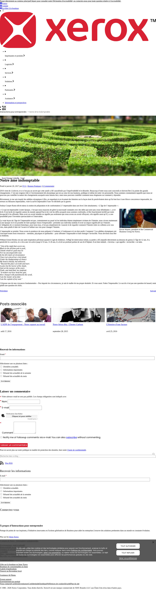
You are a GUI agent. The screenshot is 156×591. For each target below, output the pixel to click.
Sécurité (67, 584)
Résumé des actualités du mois (15, 376)
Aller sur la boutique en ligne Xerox (14, 564)
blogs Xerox (14, 537)
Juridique (43, 584)
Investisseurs (23, 584)
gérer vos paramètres (52, 552)
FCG (24, 186)
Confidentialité (34, 584)
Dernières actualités (10, 367)
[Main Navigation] (78, 109)
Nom (5, 401)
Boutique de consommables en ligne (14, 567)
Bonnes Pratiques (34, 186)
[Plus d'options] (78, 11)
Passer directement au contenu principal (15, 1)
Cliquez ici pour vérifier (21, 416)
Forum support (5, 579)
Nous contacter (6, 584)
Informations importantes (12, 370)
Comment (8, 432)
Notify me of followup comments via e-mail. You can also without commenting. (51, 437)
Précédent (4, 291)
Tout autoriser (128, 546)
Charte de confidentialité (76, 450)
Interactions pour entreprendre (13, 112)
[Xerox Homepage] (78, 47)
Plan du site (74, 584)
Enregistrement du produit (10, 582)
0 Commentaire (48, 186)
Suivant (153, 291)
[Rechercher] (78, 107)
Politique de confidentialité (81, 550)
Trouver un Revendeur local (11, 571)
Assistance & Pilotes (8, 575)
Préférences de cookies (55, 584)
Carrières (15, 584)
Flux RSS (9, 463)
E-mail (6, 407)
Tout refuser (128, 553)
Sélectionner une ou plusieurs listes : (14, 363)
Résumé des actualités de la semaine (17, 373)
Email (3, 354)
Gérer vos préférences (128, 558)
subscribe (71, 437)
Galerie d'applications (8, 569)
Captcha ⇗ (32, 419)
